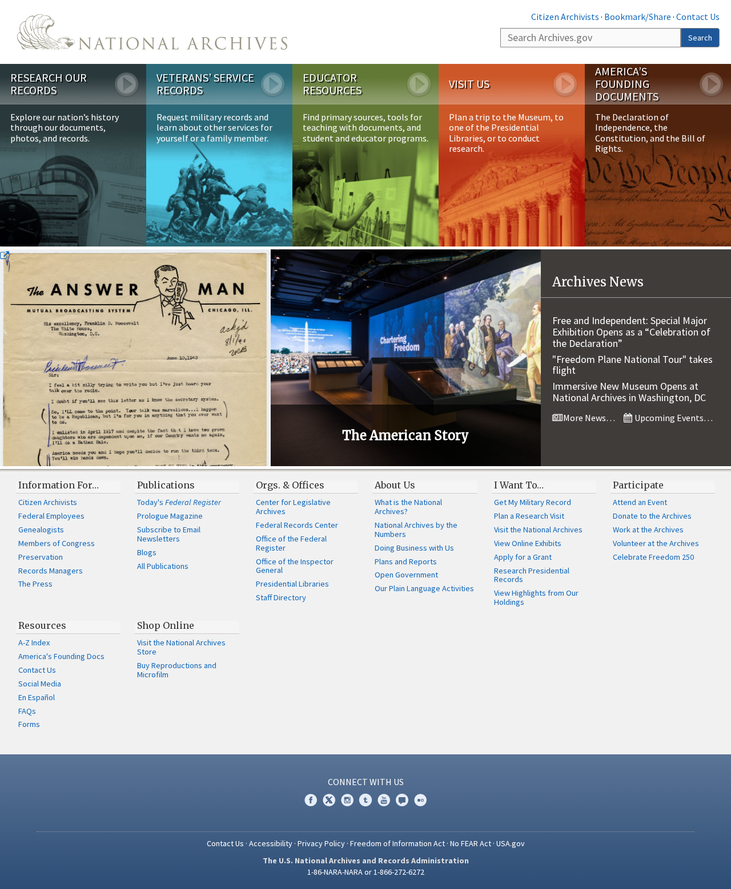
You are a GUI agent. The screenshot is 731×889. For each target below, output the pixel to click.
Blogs (146, 552)
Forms (29, 724)
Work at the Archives (648, 529)
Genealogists (41, 529)
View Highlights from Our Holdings (536, 597)
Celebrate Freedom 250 (653, 557)
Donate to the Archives (652, 516)
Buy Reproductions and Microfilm (176, 670)
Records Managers (50, 570)
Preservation (40, 557)
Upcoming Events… (673, 417)
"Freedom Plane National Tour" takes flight (632, 365)
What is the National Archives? (408, 506)
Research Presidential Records (531, 575)
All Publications (162, 566)
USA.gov (510, 843)
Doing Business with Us (414, 548)
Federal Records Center (297, 525)
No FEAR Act (470, 843)
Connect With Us (366, 781)
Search (700, 38)
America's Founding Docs (61, 656)
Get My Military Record (532, 502)
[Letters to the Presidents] (135, 357)
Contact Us (698, 16)
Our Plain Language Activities (424, 588)
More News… (588, 417)
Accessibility (270, 843)
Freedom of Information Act (397, 843)
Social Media (39, 683)
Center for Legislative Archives (293, 506)
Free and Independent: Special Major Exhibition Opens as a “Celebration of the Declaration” (631, 332)
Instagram (347, 800)
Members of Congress (56, 543)
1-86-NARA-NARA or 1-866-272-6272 (365, 872)
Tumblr (365, 800)
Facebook (311, 800)
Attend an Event (640, 502)
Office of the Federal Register (291, 543)
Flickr (420, 800)
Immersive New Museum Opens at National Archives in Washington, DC (629, 391)
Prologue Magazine (170, 516)
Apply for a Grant (523, 557)
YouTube (384, 800)
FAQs (27, 711)
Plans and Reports (406, 561)
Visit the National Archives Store (181, 647)
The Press (35, 584)
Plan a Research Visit (529, 516)
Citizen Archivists (565, 16)
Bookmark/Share (637, 16)
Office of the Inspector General (295, 566)
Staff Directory (281, 597)
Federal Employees (51, 516)
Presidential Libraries (292, 584)
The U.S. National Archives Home (152, 32)
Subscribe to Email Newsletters (168, 534)
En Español (36, 697)
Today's (179, 502)
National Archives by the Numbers (416, 529)
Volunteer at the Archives (656, 543)
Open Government (406, 574)
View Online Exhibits (527, 543)
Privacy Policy (321, 843)
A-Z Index (34, 642)
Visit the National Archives (538, 529)
